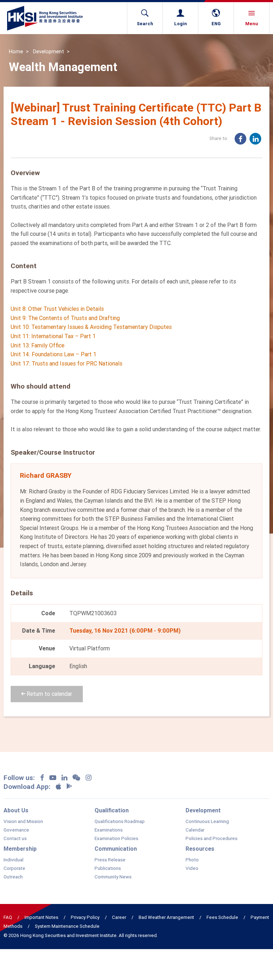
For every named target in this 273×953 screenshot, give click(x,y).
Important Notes (41, 917)
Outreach (13, 877)
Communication (116, 848)
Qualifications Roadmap (120, 821)
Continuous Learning (207, 821)
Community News (113, 877)
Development (48, 51)
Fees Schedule (222, 917)
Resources (200, 848)
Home (16, 51)
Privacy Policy (85, 917)
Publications (108, 868)
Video (192, 868)
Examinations (109, 830)
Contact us (15, 838)
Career (119, 917)
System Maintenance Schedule (67, 926)
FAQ (8, 917)
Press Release (110, 860)
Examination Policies (116, 838)
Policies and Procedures (211, 838)
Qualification (112, 810)
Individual (13, 860)
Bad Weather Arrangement (166, 917)
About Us (16, 810)
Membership (20, 848)
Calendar (195, 830)
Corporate (14, 868)
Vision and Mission (23, 821)
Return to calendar (48, 693)
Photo (192, 860)
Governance (16, 830)
